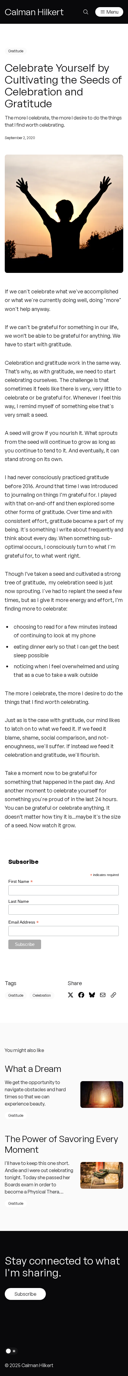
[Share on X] (71, 995)
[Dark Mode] (11, 1351)
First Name (20, 881)
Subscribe (25, 1294)
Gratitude (15, 51)
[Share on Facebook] (81, 995)
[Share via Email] (103, 995)
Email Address (23, 922)
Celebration (42, 995)
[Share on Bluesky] (92, 995)
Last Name (18, 901)
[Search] (85, 12)
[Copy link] (113, 995)
